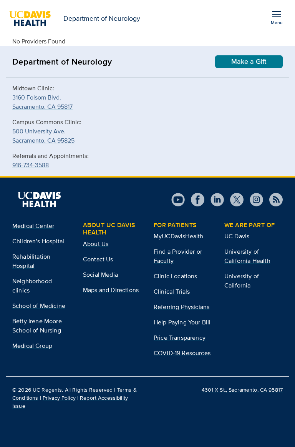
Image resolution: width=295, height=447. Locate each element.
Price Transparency (180, 337)
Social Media (100, 274)
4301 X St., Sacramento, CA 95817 (242, 390)
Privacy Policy (59, 398)
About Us (95, 243)
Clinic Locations (175, 276)
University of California (241, 281)
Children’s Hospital (38, 241)
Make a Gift (249, 61)
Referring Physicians (181, 306)
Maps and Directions (111, 290)
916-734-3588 (30, 165)
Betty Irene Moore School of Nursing (37, 326)
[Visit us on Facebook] (194, 199)
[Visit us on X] (234, 199)
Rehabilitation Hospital (31, 261)
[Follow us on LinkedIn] (214, 199)
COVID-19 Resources (182, 353)
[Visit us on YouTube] (178, 199)
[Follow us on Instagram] (253, 199)
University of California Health (247, 256)
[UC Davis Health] (39, 199)
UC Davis (236, 236)
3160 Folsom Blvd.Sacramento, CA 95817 (42, 102)
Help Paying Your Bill (182, 322)
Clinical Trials (172, 291)
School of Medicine (38, 305)
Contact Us (98, 259)
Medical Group (32, 345)
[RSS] (273, 199)
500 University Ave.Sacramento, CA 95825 (43, 136)
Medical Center (33, 225)
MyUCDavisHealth (178, 236)
